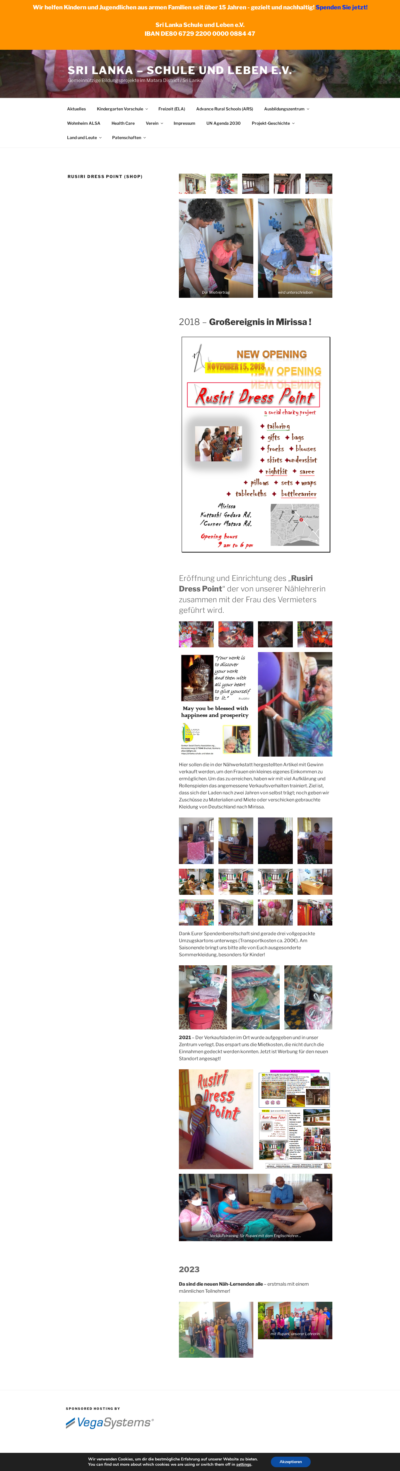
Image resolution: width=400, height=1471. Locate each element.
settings (243, 1464)
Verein (152, 123)
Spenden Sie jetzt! (341, 7)
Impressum (184, 123)
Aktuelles (76, 108)
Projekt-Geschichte (271, 123)
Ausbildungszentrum (284, 108)
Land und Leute (82, 137)
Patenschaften (126, 137)
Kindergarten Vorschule (120, 108)
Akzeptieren (291, 1462)
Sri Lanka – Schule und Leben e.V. (180, 70)
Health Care (123, 123)
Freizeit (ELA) (171, 108)
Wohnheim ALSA (83, 123)
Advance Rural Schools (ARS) (224, 108)
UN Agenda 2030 (223, 123)
